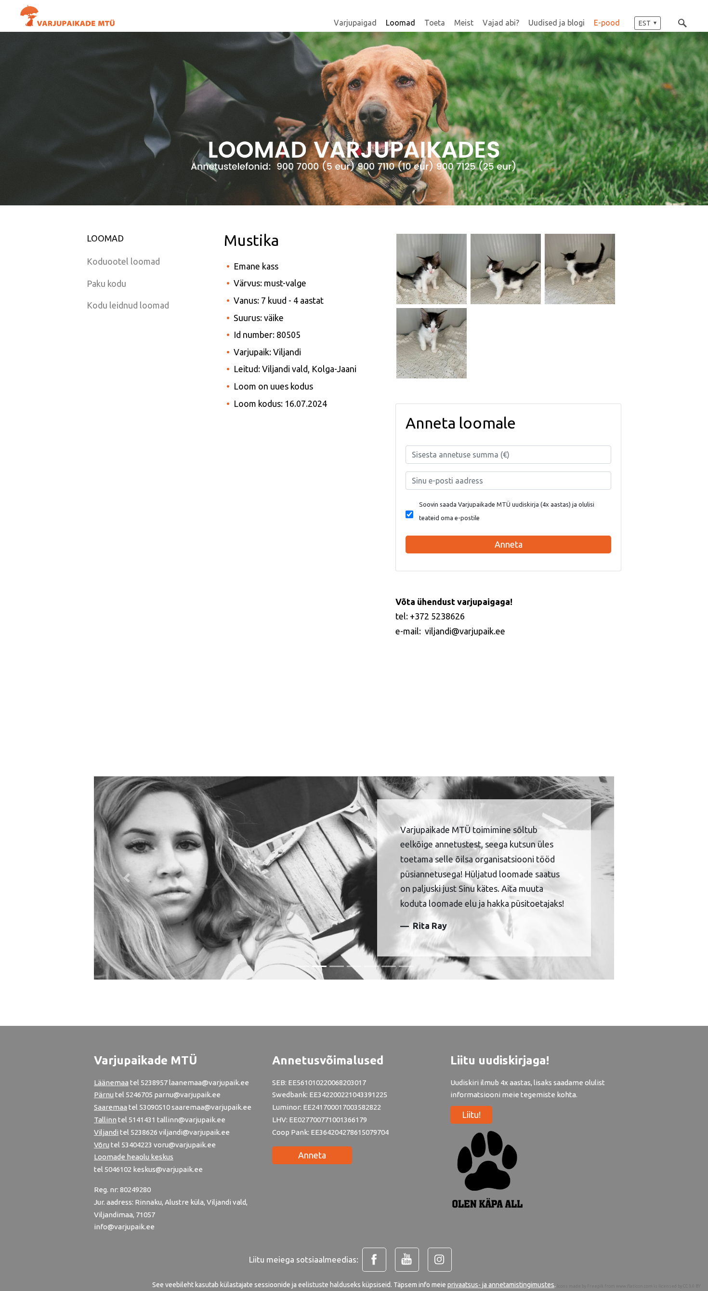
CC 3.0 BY (692, 1286)
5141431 (142, 1120)
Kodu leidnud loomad (128, 305)
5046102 (118, 1169)
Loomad (400, 22)
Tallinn (105, 1120)
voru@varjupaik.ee (185, 1145)
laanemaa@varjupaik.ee (209, 1082)
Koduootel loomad (123, 261)
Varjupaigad (355, 22)
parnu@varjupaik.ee (187, 1094)
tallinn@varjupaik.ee (191, 1120)
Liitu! (471, 1114)
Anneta (312, 1155)
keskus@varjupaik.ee (168, 1169)
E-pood (607, 22)
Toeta (434, 22)
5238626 (145, 1132)
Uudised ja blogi (556, 22)
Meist (463, 22)
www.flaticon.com (634, 1286)
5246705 (140, 1094)
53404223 (136, 1145)
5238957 (154, 1082)
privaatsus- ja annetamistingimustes (500, 1285)
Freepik (595, 1286)
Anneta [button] (509, 544)
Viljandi (106, 1132)
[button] (647, 23)
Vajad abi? (501, 22)
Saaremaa (110, 1107)
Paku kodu (106, 283)
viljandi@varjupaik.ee (194, 1132)
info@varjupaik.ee (124, 1227)
